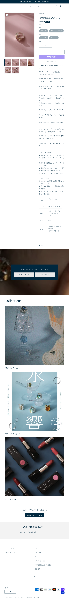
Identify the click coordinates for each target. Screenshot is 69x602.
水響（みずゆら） (11, 434)
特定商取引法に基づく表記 (43, 565)
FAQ (36, 557)
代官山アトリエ (24, 274)
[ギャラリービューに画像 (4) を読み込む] (31, 62)
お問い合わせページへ (34, 515)
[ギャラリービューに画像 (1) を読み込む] (7, 62)
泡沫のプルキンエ (11, 368)
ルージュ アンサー (11, 499)
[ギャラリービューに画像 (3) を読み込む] (23, 62)
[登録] (49, 532)
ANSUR (10, 597)
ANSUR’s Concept (9, 553)
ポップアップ (45, 274)
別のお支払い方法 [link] (51, 61)
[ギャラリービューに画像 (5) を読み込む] (7, 70)
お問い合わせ (39, 553)
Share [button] (42, 245)
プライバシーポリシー (41, 561)
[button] (4, 6)
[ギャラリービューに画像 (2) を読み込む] (15, 62)
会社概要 (37, 569)
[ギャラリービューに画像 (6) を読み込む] (15, 70)
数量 (40, 41)
